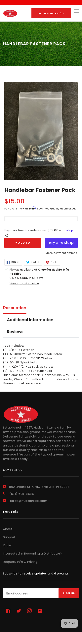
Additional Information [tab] (30, 319)
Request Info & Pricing (20, 562)
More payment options (61, 253)
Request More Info (50, 13)
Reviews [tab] (15, 331)
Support (9, 537)
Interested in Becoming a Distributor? (32, 553)
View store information (24, 283)
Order (7, 545)
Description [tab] (14, 308)
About (8, 529)
